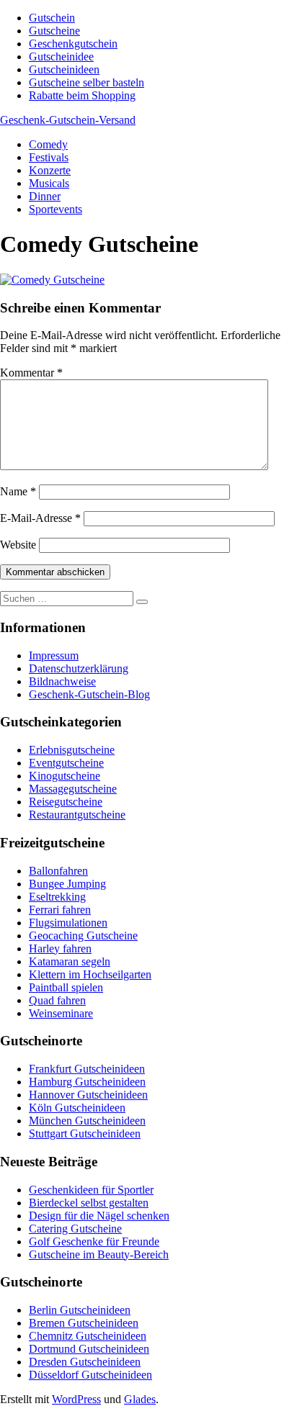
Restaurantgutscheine (77, 814)
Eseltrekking (57, 897)
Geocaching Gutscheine (83, 935)
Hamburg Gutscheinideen (87, 1082)
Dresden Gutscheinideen (85, 1362)
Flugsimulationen (68, 922)
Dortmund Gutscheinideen (89, 1349)
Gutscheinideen (64, 69)
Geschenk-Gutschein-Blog (89, 694)
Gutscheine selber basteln (86, 82)
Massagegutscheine (73, 789)
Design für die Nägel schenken (99, 1215)
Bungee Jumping (67, 884)
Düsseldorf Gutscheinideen (90, 1375)
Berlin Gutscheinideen (79, 1310)
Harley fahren (60, 948)
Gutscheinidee (61, 56)
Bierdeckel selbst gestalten (88, 1203)
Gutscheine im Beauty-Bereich (99, 1254)
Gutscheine (54, 30)
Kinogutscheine (64, 776)
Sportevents (55, 209)
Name (18, 491)
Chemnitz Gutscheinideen (87, 1336)
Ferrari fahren (60, 909)
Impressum (54, 655)
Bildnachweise (62, 681)
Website (18, 544)
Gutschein (52, 18)
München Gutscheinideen (87, 1120)
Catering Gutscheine (75, 1228)
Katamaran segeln (69, 961)
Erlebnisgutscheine (72, 750)
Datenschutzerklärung (78, 668)
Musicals (49, 183)
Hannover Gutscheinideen (88, 1095)
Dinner (45, 196)
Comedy (48, 144)
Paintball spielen (66, 987)
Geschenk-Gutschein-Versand (68, 120)
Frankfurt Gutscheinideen (87, 1069)
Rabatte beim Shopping (82, 95)
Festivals (48, 157)
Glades (140, 1399)
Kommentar (31, 372)
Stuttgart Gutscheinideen (85, 1133)
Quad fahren (57, 1000)
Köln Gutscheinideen (77, 1107)
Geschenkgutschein (73, 43)
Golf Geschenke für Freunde (94, 1241)
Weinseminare (61, 1013)
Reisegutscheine (65, 802)
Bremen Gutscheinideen (83, 1323)
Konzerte (50, 170)
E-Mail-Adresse (40, 518)
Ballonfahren (58, 871)
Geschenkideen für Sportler (91, 1190)
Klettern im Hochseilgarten (90, 974)
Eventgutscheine (66, 763)
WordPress (76, 1399)
